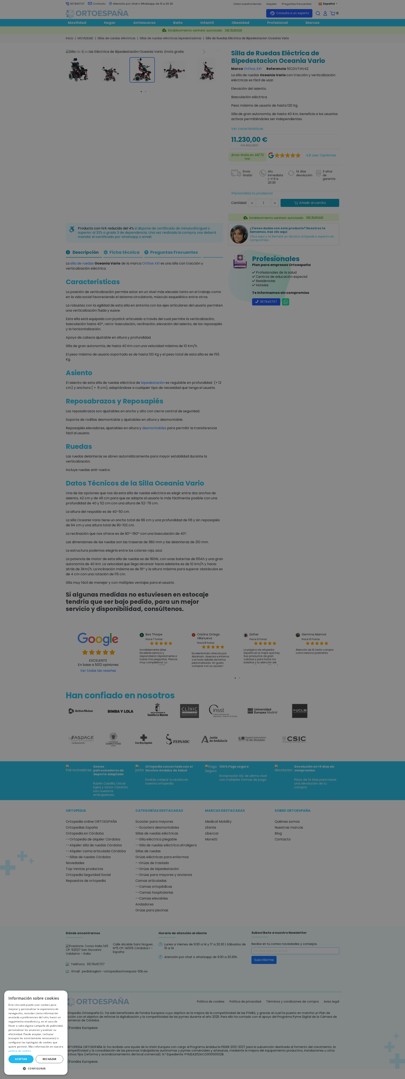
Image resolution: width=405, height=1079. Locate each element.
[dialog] (36, 1033)
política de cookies (19, 1051)
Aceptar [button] (21, 1059)
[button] (35, 1068)
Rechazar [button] (50, 1059)
